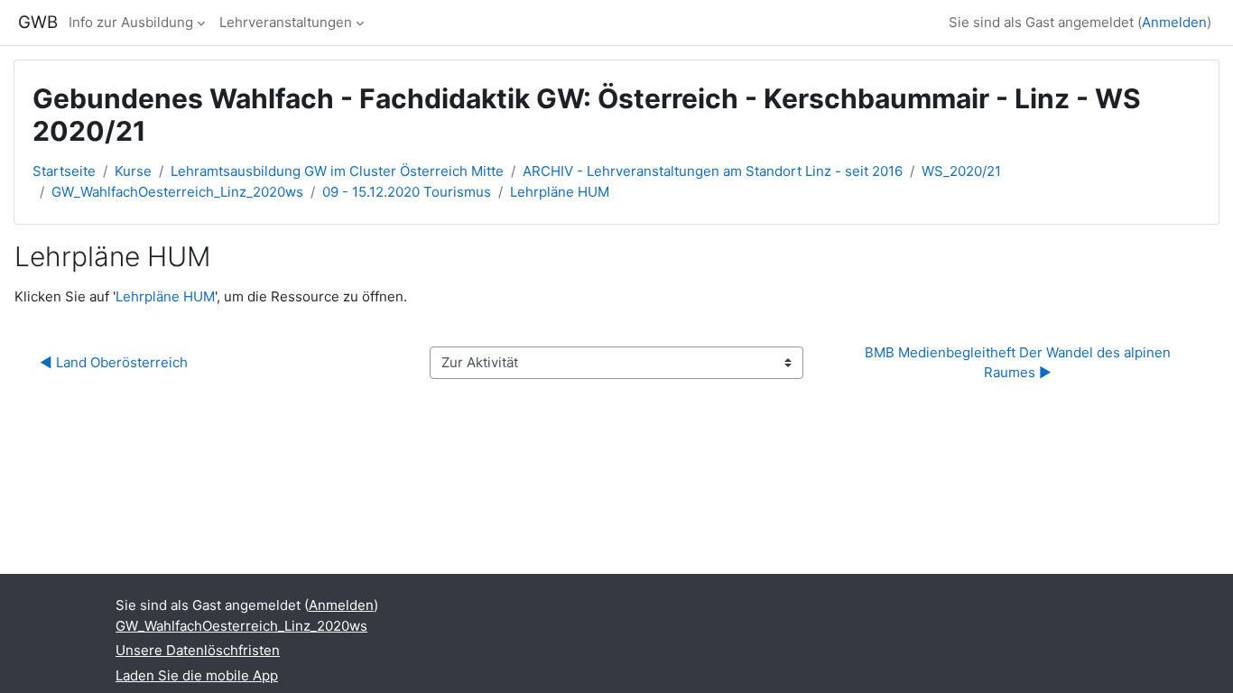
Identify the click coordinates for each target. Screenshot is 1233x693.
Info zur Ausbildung (131, 22)
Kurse (133, 171)
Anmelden (1174, 22)
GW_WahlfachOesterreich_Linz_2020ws (177, 191)
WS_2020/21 (961, 171)
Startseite (64, 171)
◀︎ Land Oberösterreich (114, 362)
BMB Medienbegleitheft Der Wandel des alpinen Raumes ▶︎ (1019, 363)
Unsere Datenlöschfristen (198, 650)
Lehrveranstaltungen (285, 22)
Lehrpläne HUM (559, 191)
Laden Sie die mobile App (197, 675)
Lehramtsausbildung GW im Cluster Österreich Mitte (337, 171)
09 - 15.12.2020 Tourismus (406, 191)
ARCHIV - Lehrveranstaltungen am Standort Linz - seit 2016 (713, 171)
